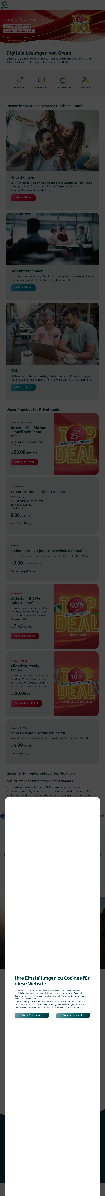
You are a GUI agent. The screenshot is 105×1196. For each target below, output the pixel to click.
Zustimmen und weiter (73, 1015)
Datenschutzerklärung (69, 1007)
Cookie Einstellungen (32, 1015)
